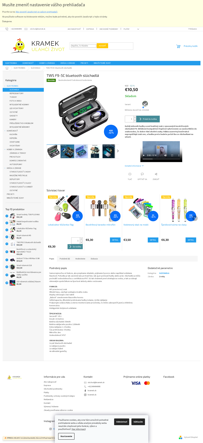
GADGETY (14, 115)
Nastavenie (66, 436)
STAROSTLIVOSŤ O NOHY (20, 171)
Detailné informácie (133, 166)
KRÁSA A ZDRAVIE (14, 168)
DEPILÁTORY (15, 179)
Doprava (90, 29)
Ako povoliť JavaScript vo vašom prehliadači (36, 11)
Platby (126, 29)
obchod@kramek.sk (96, 382)
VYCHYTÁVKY (15, 145)
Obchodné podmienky (108, 29)
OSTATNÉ (14, 112)
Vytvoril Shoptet (191, 437)
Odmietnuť (121, 421)
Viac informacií (79, 429)
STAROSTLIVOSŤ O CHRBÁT (21, 186)
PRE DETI (10, 194)
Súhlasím (138, 421)
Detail (115, 240)
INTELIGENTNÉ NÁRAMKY (20, 127)
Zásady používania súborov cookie (58, 410)
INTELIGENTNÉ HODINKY (19, 104)
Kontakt (47, 403)
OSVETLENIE (15, 142)
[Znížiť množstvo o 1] (134, 120)
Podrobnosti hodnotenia (81, 80)
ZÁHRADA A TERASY (18, 153)
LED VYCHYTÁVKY (16, 108)
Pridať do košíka (150, 119)
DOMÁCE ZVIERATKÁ (18, 160)
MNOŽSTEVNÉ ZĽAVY (15, 198)
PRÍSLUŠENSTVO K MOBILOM (21, 123)
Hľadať (102, 45)
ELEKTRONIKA (12, 86)
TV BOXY (13, 97)
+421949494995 (94, 386)
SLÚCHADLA (14, 89)
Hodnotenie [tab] (80, 258)
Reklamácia (48, 399)
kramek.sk (92, 390)
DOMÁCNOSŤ (12, 130)
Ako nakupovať (74, 29)
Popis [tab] (51, 258)
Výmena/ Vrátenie (51, 406)
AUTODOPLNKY (16, 164)
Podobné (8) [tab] (65, 258)
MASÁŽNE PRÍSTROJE (18, 175)
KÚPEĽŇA (13, 138)
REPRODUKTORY (16, 93)
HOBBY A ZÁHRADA (14, 149)
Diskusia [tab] (94, 258)
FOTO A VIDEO (15, 100)
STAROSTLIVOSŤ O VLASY (20, 183)
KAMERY (13, 119)
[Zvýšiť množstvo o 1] (134, 117)
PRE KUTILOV (15, 157)
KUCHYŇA (13, 134)
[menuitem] (11, 63)
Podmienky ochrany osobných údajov (59, 396)
